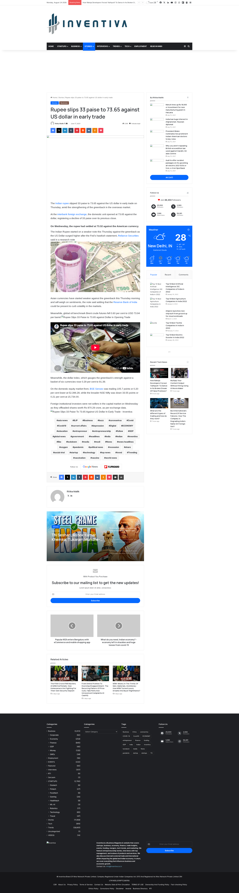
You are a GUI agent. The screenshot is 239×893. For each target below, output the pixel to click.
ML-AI (52, 804)
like (59, 442)
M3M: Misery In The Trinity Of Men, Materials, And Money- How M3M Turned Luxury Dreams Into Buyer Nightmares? (126, 687)
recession (114, 447)
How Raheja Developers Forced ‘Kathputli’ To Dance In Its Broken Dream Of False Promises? (158, 385)
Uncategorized (54, 831)
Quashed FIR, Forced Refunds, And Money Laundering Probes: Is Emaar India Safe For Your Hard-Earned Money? (77, 537)
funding (146, 740)
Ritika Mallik (59, 123)
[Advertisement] (119, 71)
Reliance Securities (128, 235)
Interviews (102, 46)
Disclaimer (120, 889)
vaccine (95, 458)
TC (151, 753)
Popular (153, 274)
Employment (140, 46)
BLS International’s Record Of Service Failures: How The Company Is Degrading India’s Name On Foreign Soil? (178, 419)
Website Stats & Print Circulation (117, 885)
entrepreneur (80, 431)
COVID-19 (126, 736)
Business (75, 46)
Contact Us (98, 885)
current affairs (79, 425)
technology (89, 452)
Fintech (53, 789)
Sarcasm (51, 777)
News (109, 442)
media (86, 442)
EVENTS (51, 762)
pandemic (79, 447)
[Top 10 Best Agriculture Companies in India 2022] (157, 303)
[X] (68, 495)
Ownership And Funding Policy (157, 885)
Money (53, 750)
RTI (49, 773)
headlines (95, 436)
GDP (131, 431)
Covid (130, 420)
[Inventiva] (87, 24)
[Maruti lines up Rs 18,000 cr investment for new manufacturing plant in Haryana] (157, 108)
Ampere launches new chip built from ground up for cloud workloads (176, 313)
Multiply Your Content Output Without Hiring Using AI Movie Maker (109, 2)
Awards (128, 889)
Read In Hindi (156, 46)
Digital (113, 425)
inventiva (133, 436)
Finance (53, 743)
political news (96, 447)
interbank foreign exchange (72, 214)
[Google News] (90, 467)
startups (144, 753)
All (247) (169, 177)
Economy (54, 739)
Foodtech (54, 793)
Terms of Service (86, 885)
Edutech (53, 785)
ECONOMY (127, 425)
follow (120, 431)
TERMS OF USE (138, 885)
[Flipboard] (112, 467)
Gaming (53, 797)
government (78, 436)
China (134, 732)
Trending (132, 452)
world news (111, 458)
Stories (88, 46)
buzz (101, 420)
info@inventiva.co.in (114, 866)
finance (137, 740)
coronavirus (116, 420)
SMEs (52, 754)
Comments (183, 274)
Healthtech (54, 801)
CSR (55, 885)
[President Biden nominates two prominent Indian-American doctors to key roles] (157, 134)
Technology (55, 812)
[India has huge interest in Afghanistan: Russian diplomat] (157, 122)
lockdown (72, 442)
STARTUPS (52, 781)
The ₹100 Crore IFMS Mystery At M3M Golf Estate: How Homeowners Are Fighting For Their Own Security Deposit (63, 687)
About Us (62, 885)
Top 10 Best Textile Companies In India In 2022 (175, 325)
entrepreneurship (102, 431)
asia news (63, 420)
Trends (116, 46)
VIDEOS (51, 835)
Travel (52, 816)
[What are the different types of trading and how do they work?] (159, 403)
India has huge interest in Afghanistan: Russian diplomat (177, 122)
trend (119, 452)
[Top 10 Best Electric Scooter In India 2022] (157, 338)
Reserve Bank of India (125, 302)
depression (98, 425)
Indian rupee (62, 203)
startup (74, 452)
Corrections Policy (107, 889)
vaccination (80, 458)
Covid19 (62, 425)
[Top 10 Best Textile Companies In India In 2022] (157, 326)
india (108, 436)
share (128, 447)
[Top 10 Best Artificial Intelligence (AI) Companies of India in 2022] (157, 289)
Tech (127, 46)
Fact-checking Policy (179, 885)
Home (51, 46)
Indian (119, 436)
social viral (59, 452)
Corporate (54, 735)
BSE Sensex (96, 388)
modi (97, 442)
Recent (168, 274)
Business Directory (140, 889)
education (63, 431)
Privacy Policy (72, 885)
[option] (95, 536)
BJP (76, 420)
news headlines (126, 442)
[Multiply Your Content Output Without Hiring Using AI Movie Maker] (179, 373)
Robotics (53, 808)
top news (105, 452)
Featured (51, 766)
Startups (61, 46)
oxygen (64, 447)
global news (60, 436)
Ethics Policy (93, 889)
